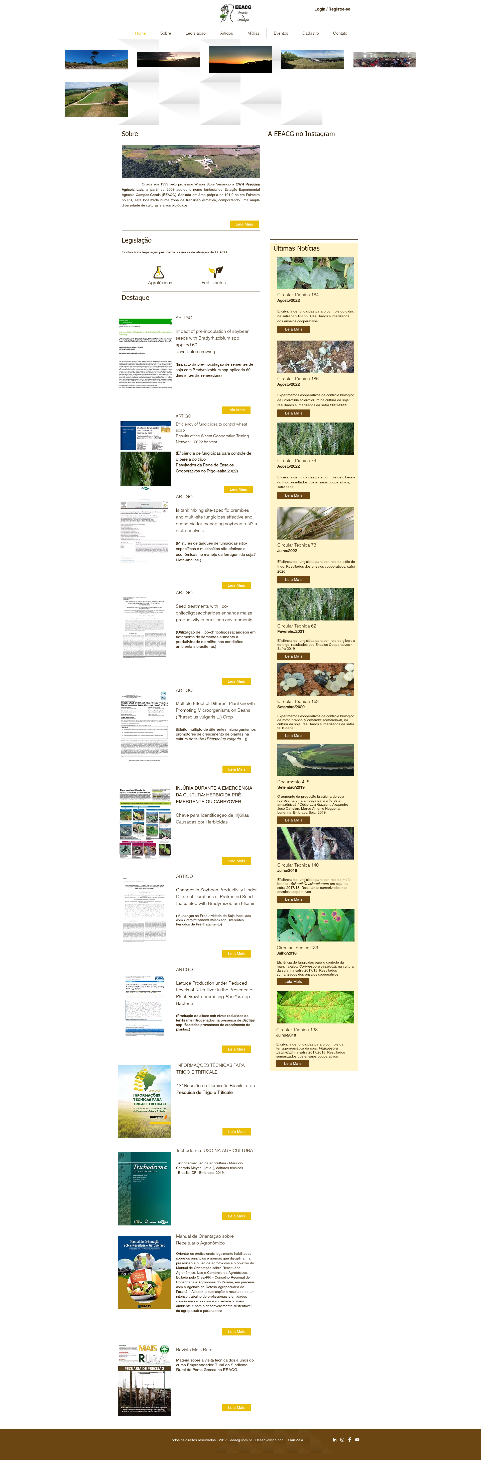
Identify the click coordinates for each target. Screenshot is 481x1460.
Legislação (137, 241)
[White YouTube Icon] (357, 1439)
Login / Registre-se (332, 9)
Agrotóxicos (160, 282)
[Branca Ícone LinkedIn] (334, 1439)
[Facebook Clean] (349, 1439)
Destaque (135, 298)
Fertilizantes (214, 282)
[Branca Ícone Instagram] (342, 1439)
